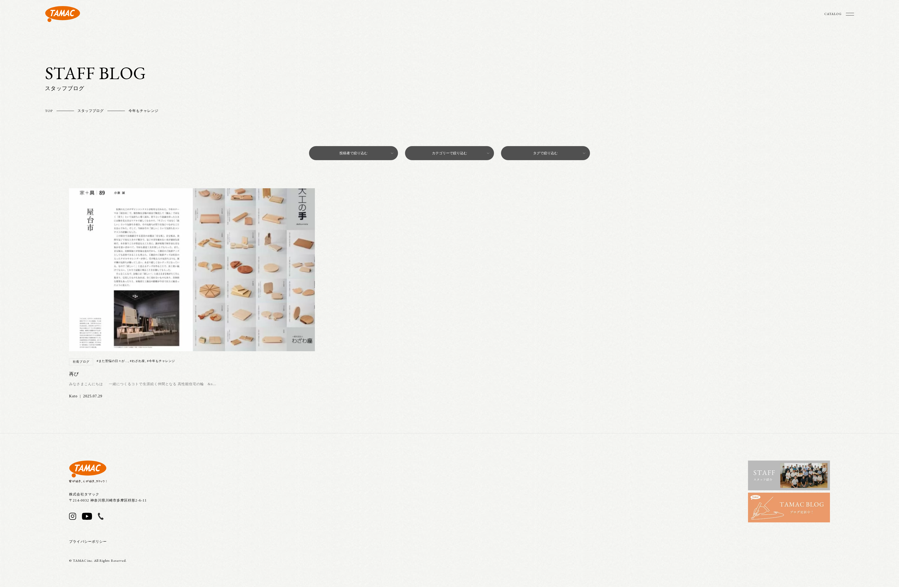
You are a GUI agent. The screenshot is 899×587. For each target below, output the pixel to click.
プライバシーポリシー (88, 541)
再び (74, 374)
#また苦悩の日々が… (112, 361)
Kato (73, 396)
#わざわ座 (137, 361)
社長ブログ (81, 361)
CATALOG (832, 14)
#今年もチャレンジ (161, 361)
